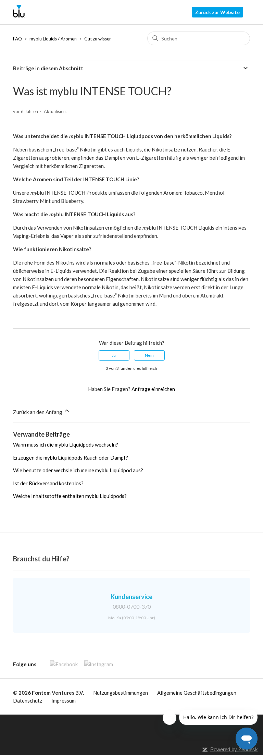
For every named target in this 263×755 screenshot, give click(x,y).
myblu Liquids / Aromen (53, 38)
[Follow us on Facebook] (61, 664)
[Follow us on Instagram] (96, 664)
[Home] (18, 15)
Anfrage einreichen (153, 389)
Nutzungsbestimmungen (120, 693)
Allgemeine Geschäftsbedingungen (196, 693)
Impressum (63, 700)
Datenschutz (27, 700)
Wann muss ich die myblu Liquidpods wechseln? (65, 444)
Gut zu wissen (98, 38)
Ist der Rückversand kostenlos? (48, 483)
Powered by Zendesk (234, 749)
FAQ (17, 38)
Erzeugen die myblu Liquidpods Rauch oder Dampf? (70, 457)
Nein (149, 355)
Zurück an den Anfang (38, 412)
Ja (114, 355)
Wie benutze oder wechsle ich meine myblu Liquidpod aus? (78, 470)
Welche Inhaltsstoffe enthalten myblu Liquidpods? (70, 496)
